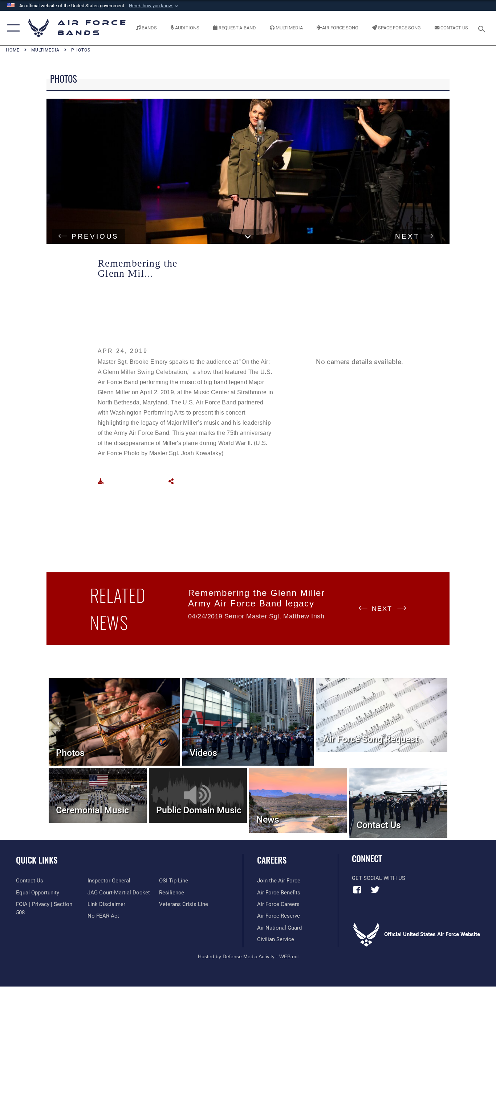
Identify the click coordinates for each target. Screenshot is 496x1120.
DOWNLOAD (125, 481)
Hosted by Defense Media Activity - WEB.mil (248, 956)
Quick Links (36, 860)
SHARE (187, 481)
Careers (271, 860)
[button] (12, 28)
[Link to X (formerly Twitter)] (375, 889)
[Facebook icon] (357, 889)
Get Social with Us (378, 878)
